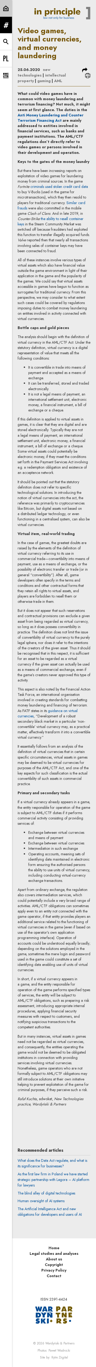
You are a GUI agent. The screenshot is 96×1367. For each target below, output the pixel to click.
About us (54, 1259)
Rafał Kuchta (56, 1120)
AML (58, 80)
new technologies (34, 72)
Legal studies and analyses (54, 1253)
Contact (54, 1275)
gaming (44, 80)
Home (54, 1248)
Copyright (54, 1264)
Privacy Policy (53, 1270)
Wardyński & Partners (59, 1343)
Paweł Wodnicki (59, 1350)
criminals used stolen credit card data (59, 186)
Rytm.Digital (59, 1357)
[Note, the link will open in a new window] (54, 1314)
